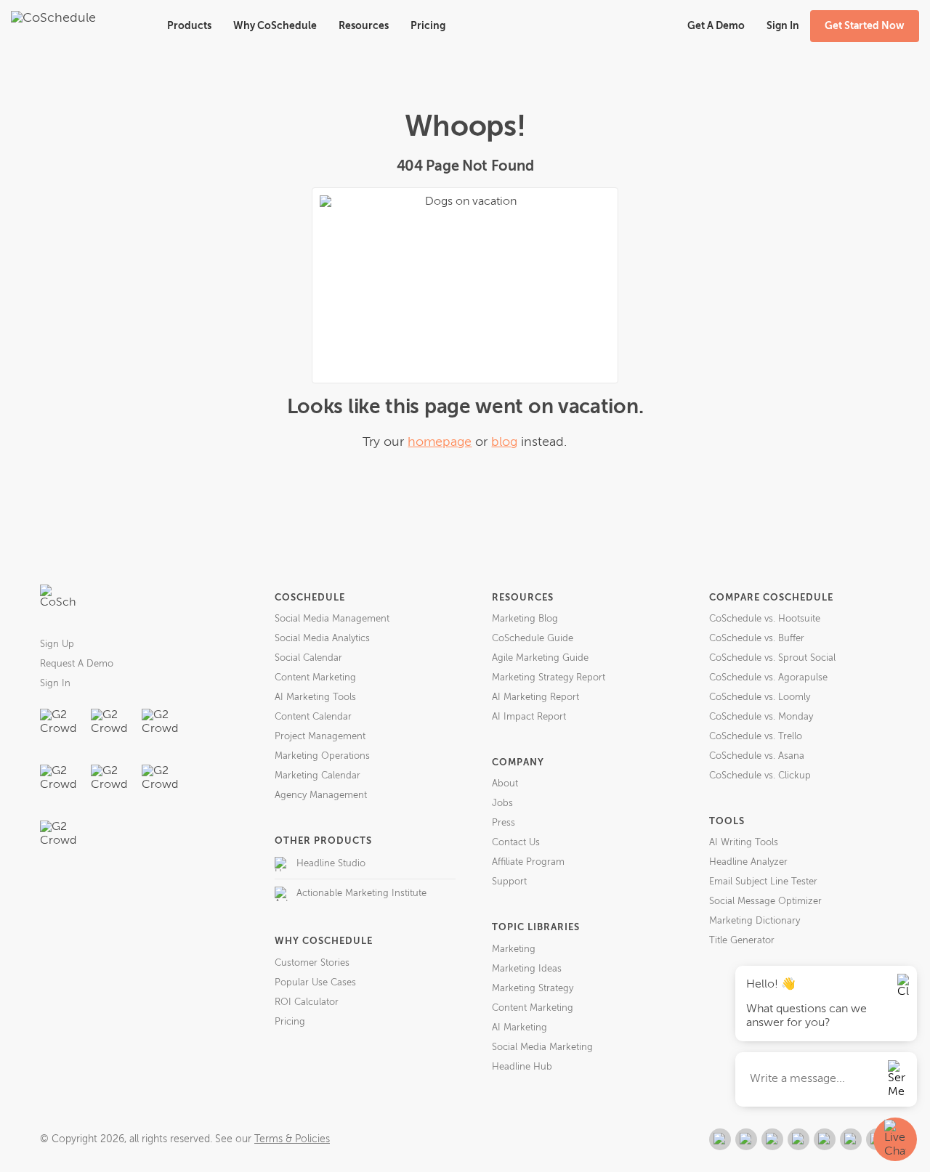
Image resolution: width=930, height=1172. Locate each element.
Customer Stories (312, 963)
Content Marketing (315, 678)
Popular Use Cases (315, 983)
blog (504, 442)
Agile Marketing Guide (540, 658)
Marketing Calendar (317, 776)
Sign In (55, 683)
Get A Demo (716, 26)
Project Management (320, 736)
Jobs (502, 803)
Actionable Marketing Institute (361, 893)
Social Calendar (308, 658)
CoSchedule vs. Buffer (756, 638)
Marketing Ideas (527, 969)
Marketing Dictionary (754, 921)
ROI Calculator (307, 1002)
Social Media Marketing (542, 1047)
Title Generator (742, 940)
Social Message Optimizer (765, 901)
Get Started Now (865, 26)
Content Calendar (313, 717)
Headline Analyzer (748, 862)
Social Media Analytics (322, 638)
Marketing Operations (322, 756)
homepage (440, 442)
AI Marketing (519, 1028)
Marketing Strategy (532, 988)
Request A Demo (76, 664)
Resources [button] (364, 26)
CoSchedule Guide (532, 638)
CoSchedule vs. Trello (755, 736)
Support (509, 882)
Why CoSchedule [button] (275, 26)
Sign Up (57, 644)
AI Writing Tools (743, 842)
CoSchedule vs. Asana (756, 756)
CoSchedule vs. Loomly (759, 697)
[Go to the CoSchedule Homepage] (58, 603)
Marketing (513, 949)
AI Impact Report (529, 717)
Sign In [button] (783, 26)
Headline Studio (330, 863)
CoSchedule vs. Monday (761, 717)
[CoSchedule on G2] (720, 1139)
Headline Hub (522, 1067)
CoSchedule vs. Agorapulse (768, 678)
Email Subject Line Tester (763, 882)
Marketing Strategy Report (548, 678)
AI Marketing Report (535, 697)
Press (503, 823)
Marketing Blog (525, 619)
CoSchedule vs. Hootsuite (764, 619)
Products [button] (189, 26)
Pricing (428, 26)
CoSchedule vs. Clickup (760, 776)
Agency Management (321, 795)
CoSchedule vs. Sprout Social (772, 658)
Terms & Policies (292, 1139)
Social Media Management (332, 619)
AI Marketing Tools (315, 697)
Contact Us (516, 842)
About (505, 784)
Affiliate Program (528, 862)
